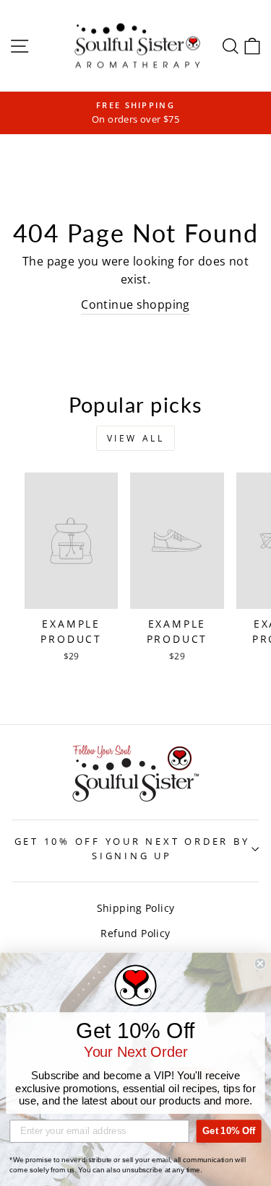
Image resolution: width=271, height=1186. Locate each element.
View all (136, 438)
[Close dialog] (260, 964)
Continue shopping (135, 304)
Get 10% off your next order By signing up (132, 848)
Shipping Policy (136, 908)
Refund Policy (135, 933)
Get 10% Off (228, 1131)
